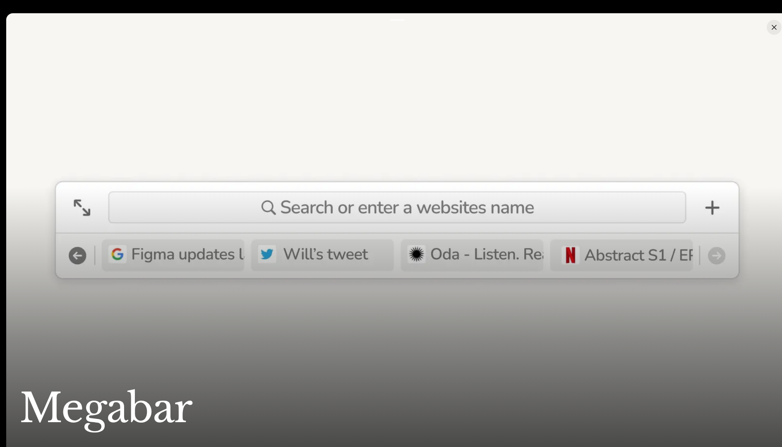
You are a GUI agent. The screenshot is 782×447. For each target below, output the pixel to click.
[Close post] (774, 27)
